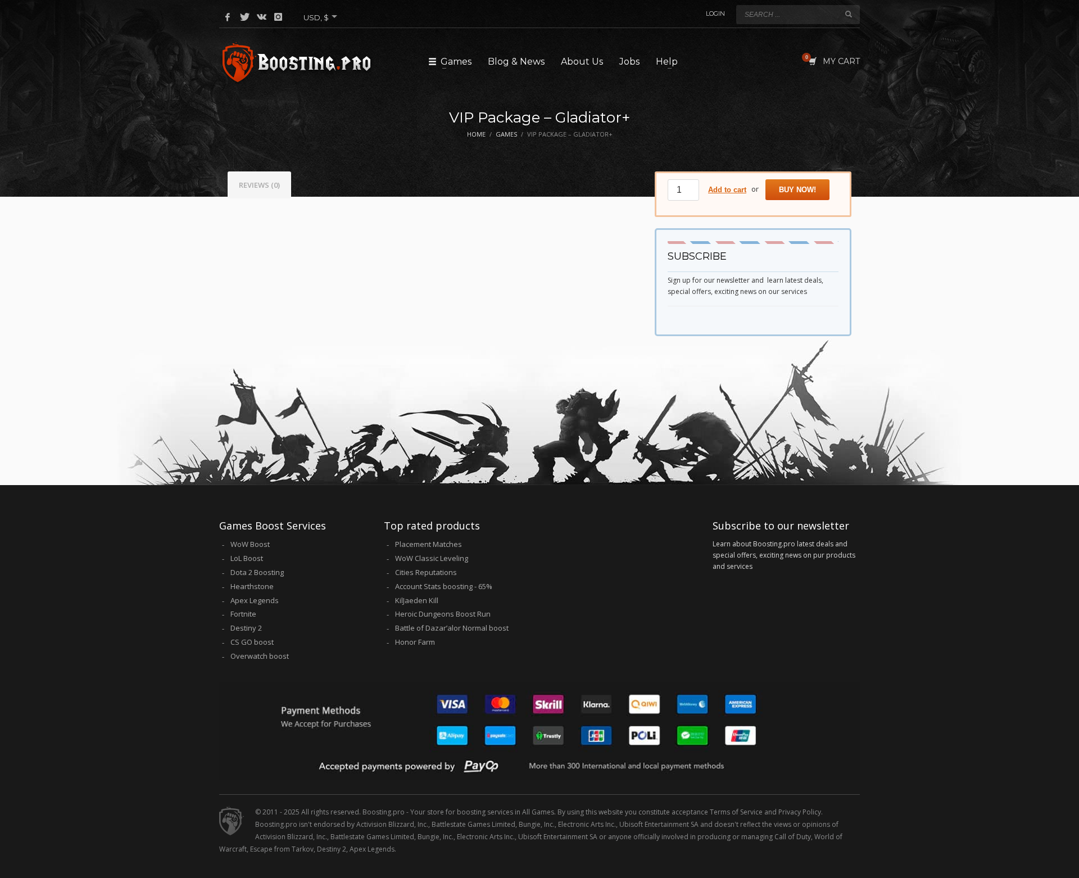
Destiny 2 (246, 628)
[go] (848, 14)
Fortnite (243, 614)
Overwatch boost (259, 656)
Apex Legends (254, 600)
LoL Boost (246, 558)
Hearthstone (252, 586)
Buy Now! (797, 189)
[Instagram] (278, 16)
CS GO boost (252, 642)
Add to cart (727, 189)
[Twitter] (244, 16)
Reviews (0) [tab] (259, 185)
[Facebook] (227, 16)
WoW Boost (250, 544)
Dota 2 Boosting (257, 572)
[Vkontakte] (261, 16)
